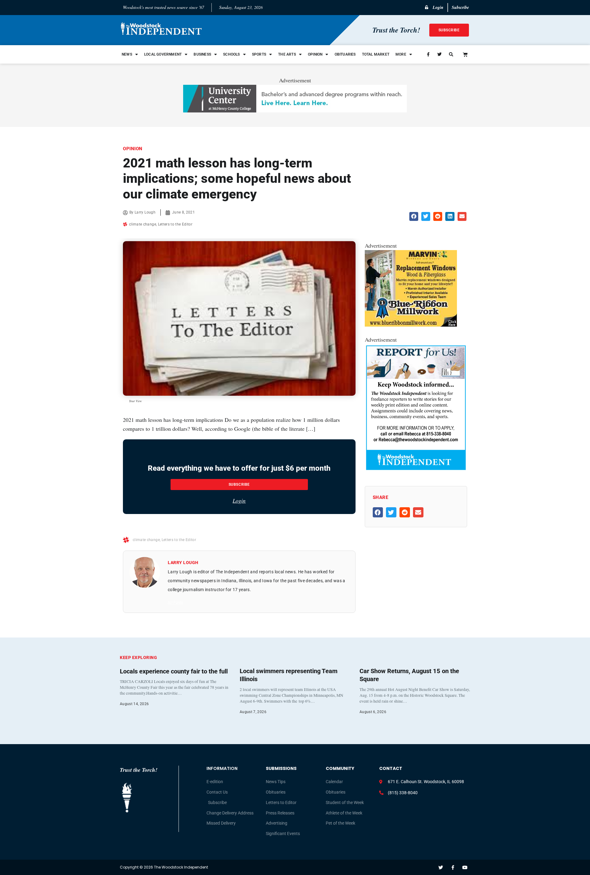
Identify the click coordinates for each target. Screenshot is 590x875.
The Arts (287, 54)
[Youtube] (464, 867)
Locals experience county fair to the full (174, 671)
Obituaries (345, 54)
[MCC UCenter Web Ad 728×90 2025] (295, 110)
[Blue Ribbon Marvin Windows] (411, 324)
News (127, 54)
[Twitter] (441, 867)
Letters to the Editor (175, 224)
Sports (259, 54)
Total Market (375, 54)
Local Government (163, 54)
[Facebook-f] (452, 867)
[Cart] (465, 54)
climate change (142, 224)
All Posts (175, 602)
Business (202, 54)
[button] (413, 216)
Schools (231, 54)
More (400, 54)
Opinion (315, 54)
